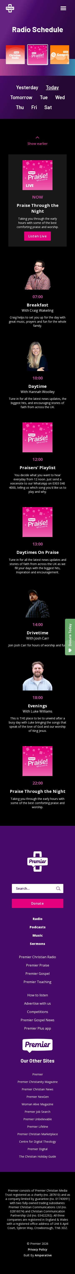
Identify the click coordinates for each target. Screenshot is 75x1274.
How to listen (37, 995)
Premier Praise (37, 965)
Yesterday (27, 87)
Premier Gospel (37, 973)
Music (37, 935)
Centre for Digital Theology (37, 1141)
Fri (34, 107)
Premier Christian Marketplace (37, 1134)
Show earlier (38, 143)
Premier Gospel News (37, 1020)
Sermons (37, 943)
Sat (48, 107)
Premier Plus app (37, 1028)
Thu (20, 107)
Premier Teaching (37, 982)
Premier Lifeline (37, 1127)
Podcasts (38, 927)
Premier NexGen (37, 1097)
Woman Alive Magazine (37, 1104)
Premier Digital (38, 1149)
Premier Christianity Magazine (38, 1082)
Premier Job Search (37, 1112)
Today (52, 87)
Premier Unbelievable (37, 1119)
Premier (37, 1074)
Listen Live (37, 236)
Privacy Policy (37, 1249)
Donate (37, 903)
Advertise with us (37, 1003)
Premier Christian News (37, 1089)
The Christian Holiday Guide (37, 1156)
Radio (37, 918)
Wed (60, 97)
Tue (44, 97)
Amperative (43, 1255)
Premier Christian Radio (37, 957)
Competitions (37, 1011)
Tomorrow (21, 97)
